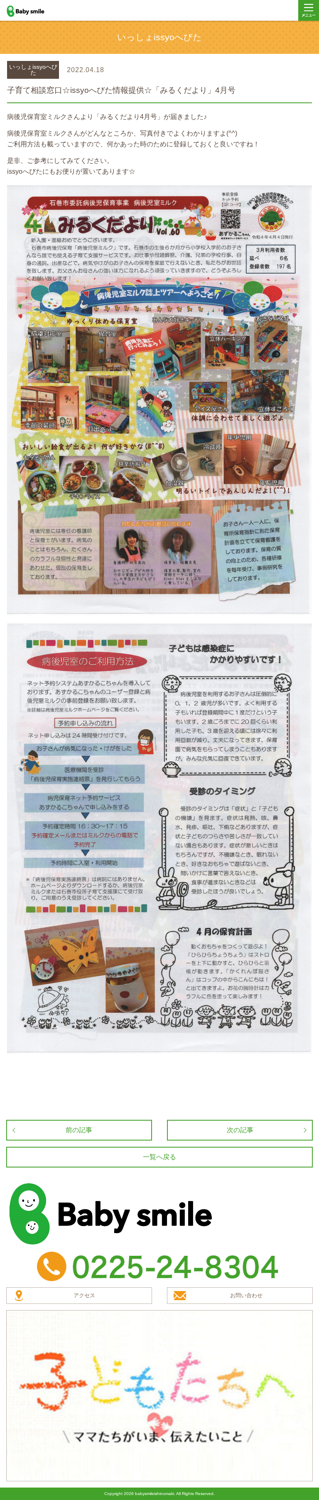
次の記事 (240, 1129)
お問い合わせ (246, 1295)
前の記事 (79, 1129)
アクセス (84, 1295)
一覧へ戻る (159, 1156)
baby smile (34, 11)
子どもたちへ (159, 1395)
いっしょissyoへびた (33, 69)
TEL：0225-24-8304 (159, 1267)
